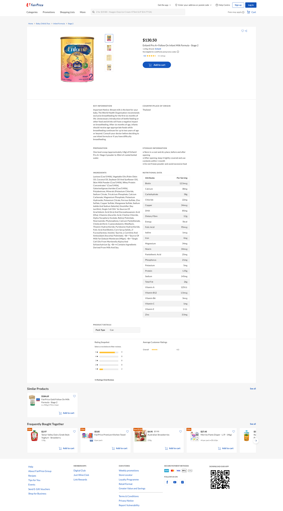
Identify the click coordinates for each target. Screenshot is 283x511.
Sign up (238, 5)
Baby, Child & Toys (43, 24)
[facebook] (167, 483)
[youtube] (175, 483)
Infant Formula (59, 24)
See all (253, 388)
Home (30, 24)
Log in (251, 5)
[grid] (141, 405)
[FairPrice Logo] (35, 5)
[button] (243, 12)
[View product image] (109, 38)
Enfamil (158, 49)
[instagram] (182, 483)
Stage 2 (70, 24)
